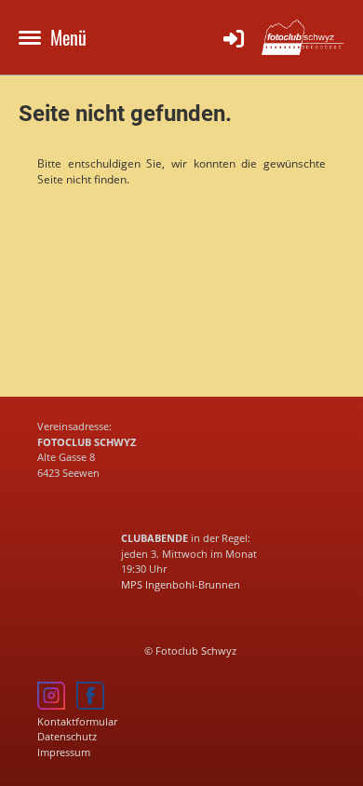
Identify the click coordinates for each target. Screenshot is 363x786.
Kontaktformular (77, 721)
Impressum (63, 752)
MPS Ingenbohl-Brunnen (180, 584)
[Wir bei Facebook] (90, 705)
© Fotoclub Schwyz (190, 650)
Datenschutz (67, 736)
